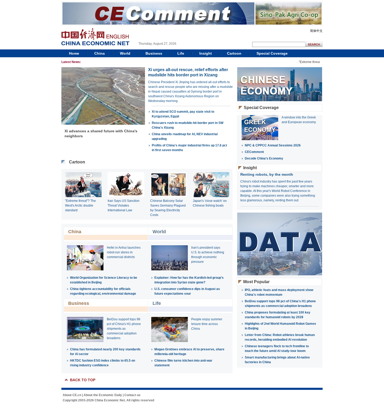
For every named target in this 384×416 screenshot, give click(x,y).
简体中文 (316, 31)
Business (154, 53)
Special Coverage (272, 53)
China (99, 53)
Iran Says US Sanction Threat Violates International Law (123, 205)
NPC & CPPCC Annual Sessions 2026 (273, 145)
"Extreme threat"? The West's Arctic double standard (80, 205)
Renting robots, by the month (266, 174)
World (125, 53)
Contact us (132, 395)
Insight (205, 53)
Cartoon (234, 53)
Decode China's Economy (264, 158)
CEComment (254, 152)
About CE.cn (72, 395)
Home (74, 53)
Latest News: (71, 62)
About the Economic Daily (103, 395)
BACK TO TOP (82, 380)
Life (180, 53)
